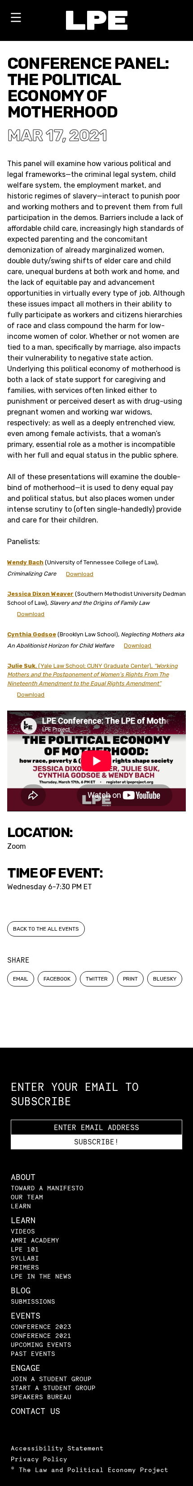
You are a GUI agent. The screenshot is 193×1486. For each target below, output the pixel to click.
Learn (21, 1206)
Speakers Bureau (41, 1396)
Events (25, 1315)
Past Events (33, 1353)
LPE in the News (41, 1276)
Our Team (27, 1197)
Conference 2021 (41, 1335)
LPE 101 (25, 1249)
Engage (25, 1368)
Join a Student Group (51, 1378)
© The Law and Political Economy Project (89, 1469)
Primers (25, 1267)
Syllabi (25, 1258)
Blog (21, 1290)
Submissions (33, 1301)
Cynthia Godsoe (31, 634)
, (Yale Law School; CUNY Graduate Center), (92, 674)
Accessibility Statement (57, 1448)
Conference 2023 (41, 1326)
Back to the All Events (46, 929)
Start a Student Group (53, 1387)
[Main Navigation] (15, 19)
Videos (23, 1231)
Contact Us (35, 1411)
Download (79, 574)
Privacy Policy (39, 1459)
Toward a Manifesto (47, 1188)
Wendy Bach (25, 562)
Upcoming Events (41, 1344)
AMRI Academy (35, 1240)
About (23, 1177)
